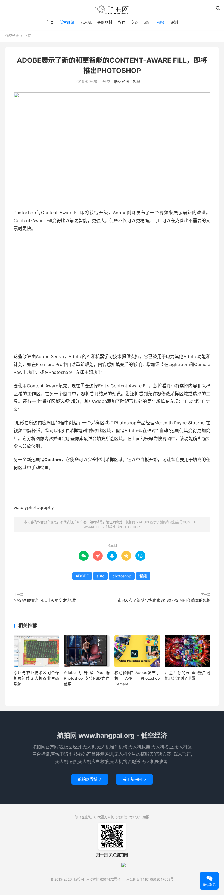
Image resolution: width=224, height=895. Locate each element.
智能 (143, 576)
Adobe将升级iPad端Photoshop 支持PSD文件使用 (86, 678)
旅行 (148, 22)
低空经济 (67, 22)
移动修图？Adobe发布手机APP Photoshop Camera (137, 678)
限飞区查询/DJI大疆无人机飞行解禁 (101, 817)
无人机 (86, 22)
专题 (134, 22)
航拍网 (112, 9)
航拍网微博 (89, 779)
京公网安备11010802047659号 (149, 879)
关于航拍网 (134, 779)
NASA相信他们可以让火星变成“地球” (45, 600)
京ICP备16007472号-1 (103, 879)
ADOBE (82, 576)
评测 (174, 22)
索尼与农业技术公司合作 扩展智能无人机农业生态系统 (36, 678)
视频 (161, 22)
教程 (121, 22)
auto (100, 576)
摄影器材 (104, 22)
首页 (50, 22)
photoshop (121, 576)
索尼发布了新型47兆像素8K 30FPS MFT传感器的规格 (163, 600)
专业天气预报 (139, 817)
